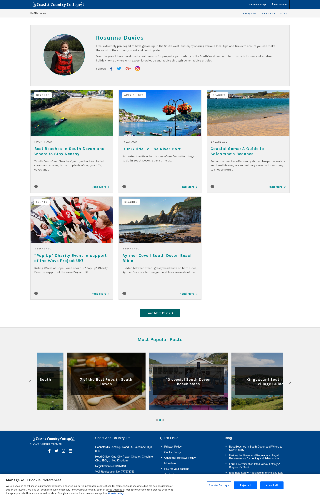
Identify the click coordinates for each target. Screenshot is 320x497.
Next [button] (290, 382)
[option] (78, 381)
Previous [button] (30, 382)
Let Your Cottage (257, 4)
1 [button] (157, 420)
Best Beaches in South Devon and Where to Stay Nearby (69, 151)
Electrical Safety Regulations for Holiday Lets (256, 472)
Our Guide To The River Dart (151, 149)
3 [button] (163, 420)
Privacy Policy (173, 446)
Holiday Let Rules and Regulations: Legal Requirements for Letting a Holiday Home (254, 457)
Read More (98, 187)
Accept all (272, 485)
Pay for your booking (176, 468)
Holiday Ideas (249, 13)
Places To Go (268, 13)
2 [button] (160, 420)
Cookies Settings (219, 485)
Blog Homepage (38, 13)
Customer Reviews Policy (180, 457)
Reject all (245, 485)
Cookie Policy (172, 452)
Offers (283, 13)
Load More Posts (158, 313)
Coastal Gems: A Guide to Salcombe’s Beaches (237, 151)
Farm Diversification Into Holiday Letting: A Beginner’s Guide (254, 465)
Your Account (280, 4)
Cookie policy (116, 493)
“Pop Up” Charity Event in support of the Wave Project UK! (70, 258)
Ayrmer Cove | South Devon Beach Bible (157, 258)
